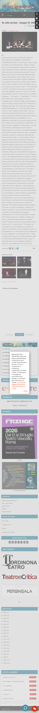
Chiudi (25, 391)
